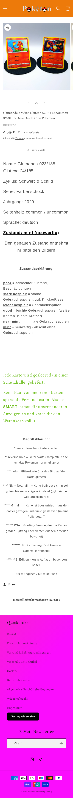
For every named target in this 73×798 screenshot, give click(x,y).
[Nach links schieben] (28, 103)
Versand (19, 138)
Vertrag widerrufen (23, 716)
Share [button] (12, 584)
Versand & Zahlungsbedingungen (29, 652)
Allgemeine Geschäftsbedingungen (30, 689)
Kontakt (12, 634)
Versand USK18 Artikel (22, 662)
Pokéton (31, 791)
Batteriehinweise (18, 680)
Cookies (12, 671)
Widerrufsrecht (17, 699)
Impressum (14, 708)
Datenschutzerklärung (22, 643)
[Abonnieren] (61, 743)
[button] (5, 8)
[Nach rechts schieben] (45, 103)
